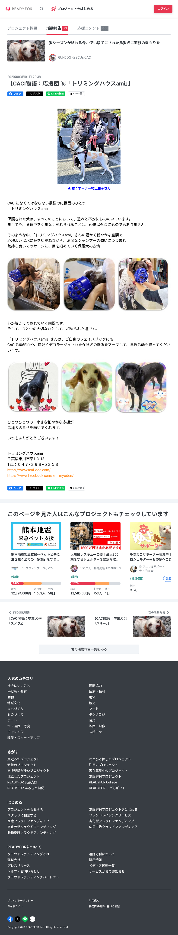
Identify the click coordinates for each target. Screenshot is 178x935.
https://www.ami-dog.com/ (29, 470)
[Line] (25, 919)
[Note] (32, 919)
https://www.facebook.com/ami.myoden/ (40, 475)
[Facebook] (10, 919)
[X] (17, 919)
